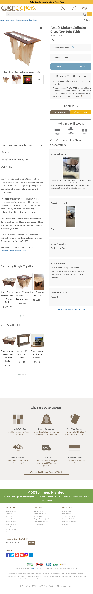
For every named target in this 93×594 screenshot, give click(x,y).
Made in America (11, 521)
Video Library (38, 516)
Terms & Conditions (11, 524)
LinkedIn (31, 555)
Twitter (12, 555)
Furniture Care (38, 524)
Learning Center (38, 511)
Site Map (65, 524)
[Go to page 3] (23, 315)
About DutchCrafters (12, 511)
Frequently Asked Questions (42, 519)
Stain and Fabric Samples (69, 521)
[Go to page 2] (22, 315)
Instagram (26, 555)
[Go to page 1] (20, 315)
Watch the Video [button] (45, 472)
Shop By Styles (66, 511)
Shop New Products (68, 519)
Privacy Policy (10, 526)
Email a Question (36, 568)
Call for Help (61, 112)
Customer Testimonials (41, 521)
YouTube (17, 555)
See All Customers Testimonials (71, 309)
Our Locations (10, 516)
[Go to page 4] (23, 374)
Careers (8, 532)
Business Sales (10, 519)
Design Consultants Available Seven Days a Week (47, 2)
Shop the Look (66, 513)
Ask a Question (81, 112)
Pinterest (22, 555)
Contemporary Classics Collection (15, 251)
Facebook (8, 555)
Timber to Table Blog (40, 513)
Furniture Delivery (11, 529)
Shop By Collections (68, 516)
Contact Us (9, 513)
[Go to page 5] (25, 374)
